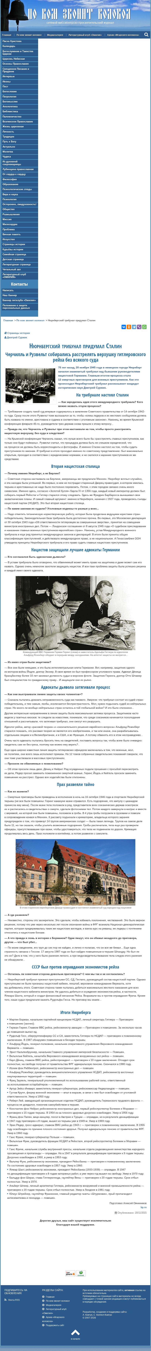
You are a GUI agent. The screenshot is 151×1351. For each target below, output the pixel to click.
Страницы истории (14, 244)
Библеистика (10, 111)
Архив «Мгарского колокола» (123, 35)
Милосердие (10, 224)
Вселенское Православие (18, 121)
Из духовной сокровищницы (12, 162)
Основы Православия (16, 63)
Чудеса (7, 156)
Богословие (10, 91)
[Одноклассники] (129, 327)
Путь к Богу (9, 141)
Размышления (11, 214)
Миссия (7, 219)
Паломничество (12, 116)
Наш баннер (10, 295)
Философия (10, 179)
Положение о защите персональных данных (16, 306)
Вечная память (12, 234)
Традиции (8, 136)
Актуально (9, 146)
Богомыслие (10, 101)
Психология (10, 199)
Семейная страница (14, 254)
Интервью (9, 76)
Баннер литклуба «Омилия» (19, 300)
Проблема (9, 229)
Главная (6, 35)
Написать (8, 290)
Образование (10, 184)
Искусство (9, 239)
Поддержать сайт (55, 1325)
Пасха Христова (12, 41)
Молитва (8, 151)
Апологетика (10, 106)
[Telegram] (134, 327)
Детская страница (13, 259)
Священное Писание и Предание (16, 70)
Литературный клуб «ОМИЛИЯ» (14, 275)
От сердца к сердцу (14, 174)
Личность (8, 131)
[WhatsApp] (144, 327)
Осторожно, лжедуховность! (19, 204)
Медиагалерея (55, 35)
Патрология (9, 96)
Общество (9, 209)
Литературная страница (17, 264)
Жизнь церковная (13, 126)
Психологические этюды (17, 189)
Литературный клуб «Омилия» (85, 35)
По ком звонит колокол (29, 35)
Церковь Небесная (14, 58)
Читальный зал (12, 269)
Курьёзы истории (13, 249)
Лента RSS (14, 1300)
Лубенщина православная (18, 169)
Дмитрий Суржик (17, 337)
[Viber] (139, 327)
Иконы (6, 81)
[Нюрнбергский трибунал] (30, 402)
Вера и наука (10, 194)
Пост (5, 86)
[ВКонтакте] (124, 327)
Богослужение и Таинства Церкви (18, 52)
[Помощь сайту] (76, 1275)
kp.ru (144, 1207)
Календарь (9, 46)
